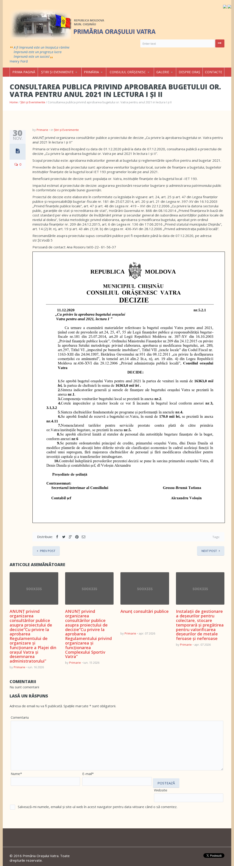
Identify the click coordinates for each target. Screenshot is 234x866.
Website (160, 790)
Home (14, 102)
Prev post (47, 551)
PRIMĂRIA (91, 72)
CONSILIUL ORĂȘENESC (128, 72)
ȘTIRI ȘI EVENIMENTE (57, 72)
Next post (209, 551)
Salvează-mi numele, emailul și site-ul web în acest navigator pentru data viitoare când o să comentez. (97, 806)
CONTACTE (213, 72)
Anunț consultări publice (144, 611)
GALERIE (162, 72)
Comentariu (20, 717)
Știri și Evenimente (32, 102)
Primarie (42, 130)
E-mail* (88, 773)
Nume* (16, 773)
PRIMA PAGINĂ (23, 72)
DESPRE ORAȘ (189, 72)
